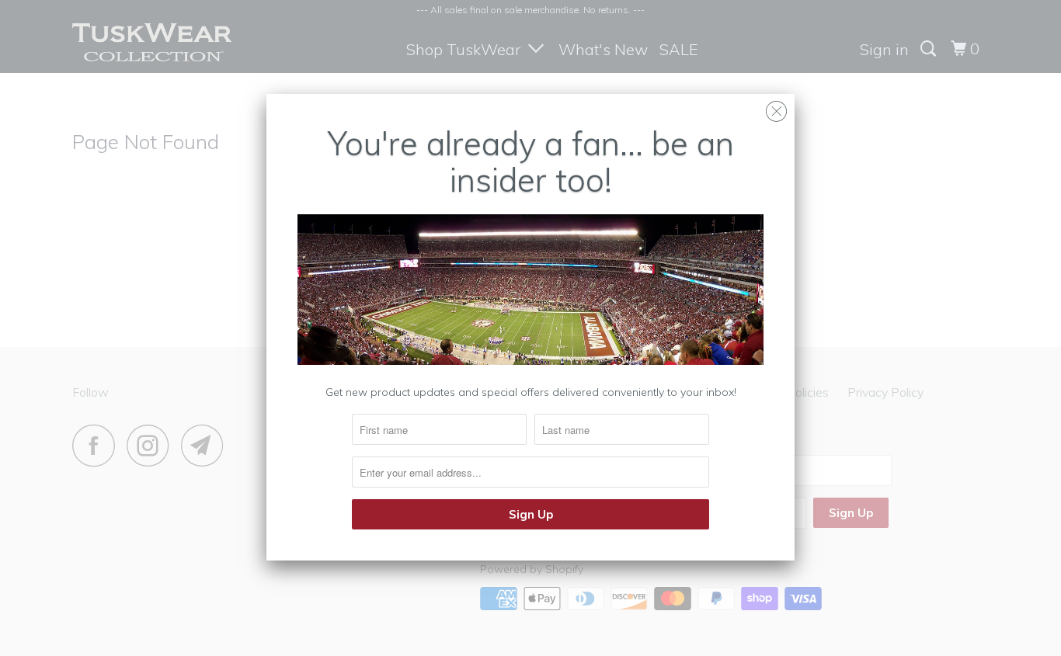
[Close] (776, 107)
